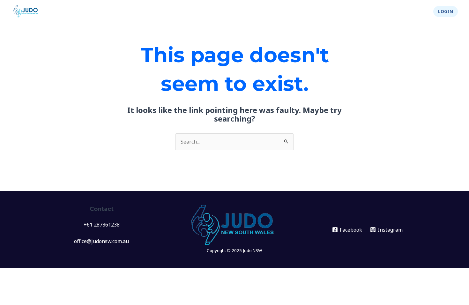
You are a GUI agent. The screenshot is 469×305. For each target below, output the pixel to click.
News (216, 11)
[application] (252, 11)
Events (241, 11)
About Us (345, 11)
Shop (416, 11)
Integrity (382, 11)
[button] (445, 11)
